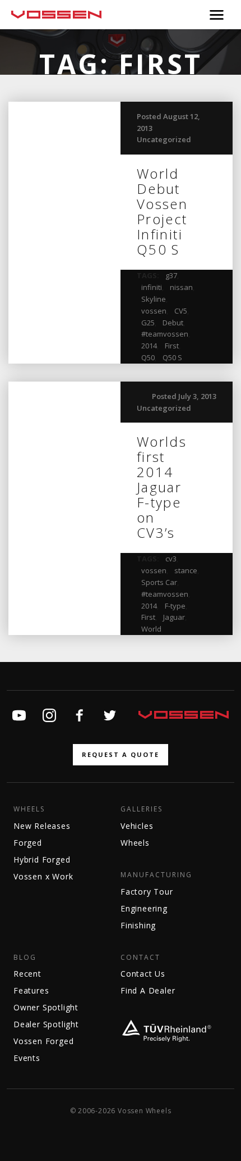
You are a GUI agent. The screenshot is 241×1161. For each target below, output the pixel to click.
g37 (171, 275)
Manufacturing (156, 874)
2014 (149, 346)
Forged (27, 842)
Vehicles (137, 825)
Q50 (148, 357)
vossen (153, 311)
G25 (148, 323)
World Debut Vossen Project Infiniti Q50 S (162, 211)
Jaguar (174, 617)
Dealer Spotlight (46, 1024)
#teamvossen (164, 334)
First (172, 346)
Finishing (138, 925)
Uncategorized (164, 139)
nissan (181, 287)
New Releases (42, 825)
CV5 (180, 311)
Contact (140, 957)
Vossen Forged (43, 1041)
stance (185, 570)
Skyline (153, 299)
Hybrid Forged (41, 859)
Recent (27, 973)
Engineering (144, 908)
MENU (216, 14)
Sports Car (159, 582)
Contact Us (143, 973)
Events (26, 1058)
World (151, 629)
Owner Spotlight (45, 1007)
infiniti (151, 287)
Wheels (29, 809)
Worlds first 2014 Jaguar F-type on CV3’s (162, 487)
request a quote (120, 754)
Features (31, 990)
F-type (175, 606)
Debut (173, 323)
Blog (24, 957)
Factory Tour (147, 891)
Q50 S (172, 357)
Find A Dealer (148, 990)
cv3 (171, 559)
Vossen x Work (43, 876)
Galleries (142, 809)
